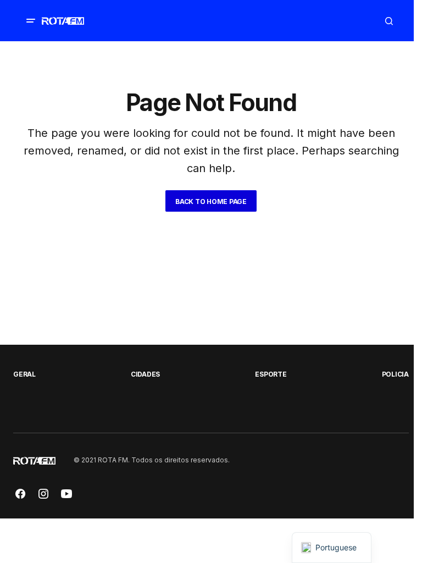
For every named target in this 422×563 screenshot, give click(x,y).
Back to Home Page (211, 201)
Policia (395, 374)
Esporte (270, 374)
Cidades (145, 374)
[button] (30, 20)
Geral (24, 374)
